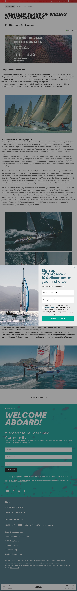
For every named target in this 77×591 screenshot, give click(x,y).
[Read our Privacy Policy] (72, 312)
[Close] (74, 267)
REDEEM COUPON (58, 319)
